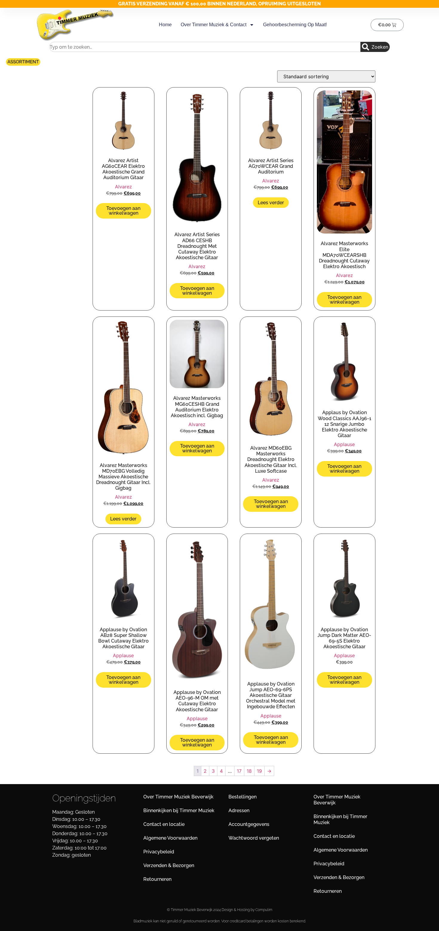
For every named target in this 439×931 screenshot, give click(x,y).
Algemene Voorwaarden (170, 838)
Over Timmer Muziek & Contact (213, 24)
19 (259, 771)
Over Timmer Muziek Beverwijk (178, 797)
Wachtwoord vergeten (253, 838)
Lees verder (271, 202)
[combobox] (204, 47)
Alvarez (123, 187)
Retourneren (157, 879)
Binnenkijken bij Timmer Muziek (178, 810)
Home (165, 24)
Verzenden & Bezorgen (168, 865)
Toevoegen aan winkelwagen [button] (123, 210)
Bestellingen (242, 797)
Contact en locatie (164, 824)
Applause (344, 444)
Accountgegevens (248, 824)
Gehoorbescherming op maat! (295, 24)
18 (249, 771)
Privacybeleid (158, 852)
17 (239, 771)
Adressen (238, 810)
